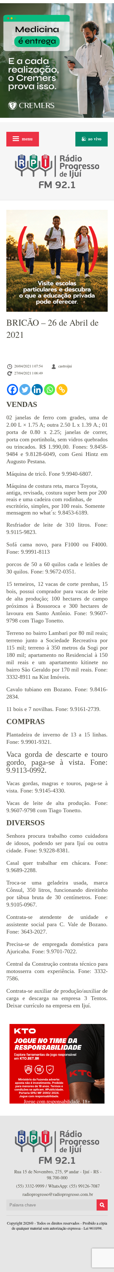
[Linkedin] (37, 389)
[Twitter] (24, 389)
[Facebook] (12, 389)
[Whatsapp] (49, 389)
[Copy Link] (61, 389)
